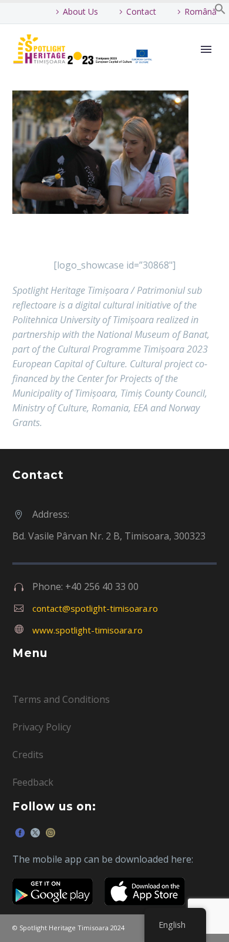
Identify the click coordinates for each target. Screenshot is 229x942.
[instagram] (50, 832)
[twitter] (35, 832)
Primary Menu (206, 49)
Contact (141, 11)
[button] (220, 11)
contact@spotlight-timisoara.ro (95, 608)
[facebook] (20, 832)
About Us (80, 11)
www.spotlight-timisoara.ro (87, 630)
